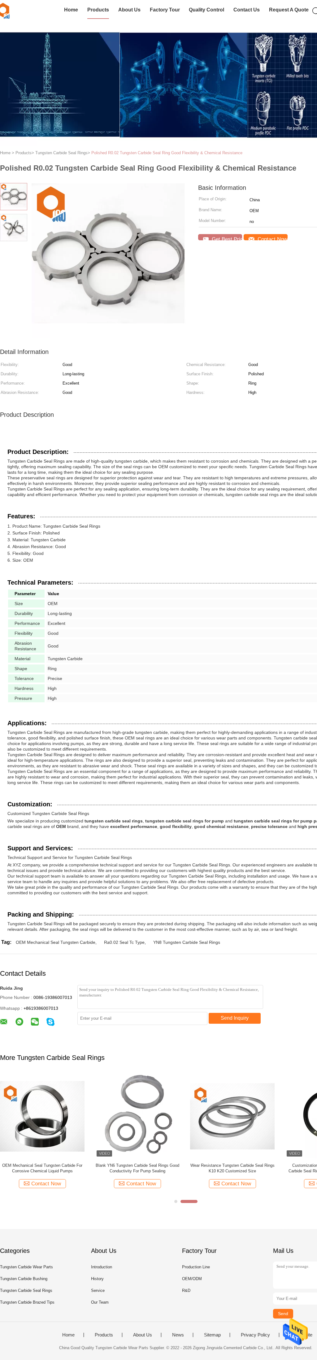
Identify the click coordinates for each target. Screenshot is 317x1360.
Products (98, 9)
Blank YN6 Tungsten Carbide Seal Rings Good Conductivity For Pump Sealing (137, 1168)
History (97, 1278)
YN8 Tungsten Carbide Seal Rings (186, 942)
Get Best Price (226, 238)
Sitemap (212, 1335)
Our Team (100, 1302)
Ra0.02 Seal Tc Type (124, 942)
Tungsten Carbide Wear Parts (26, 1267)
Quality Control (206, 9)
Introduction (101, 1267)
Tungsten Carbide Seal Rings (26, 1290)
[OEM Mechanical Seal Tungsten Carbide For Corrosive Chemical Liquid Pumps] (42, 1116)
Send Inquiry (235, 1018)
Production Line (196, 1267)
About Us (129, 9)
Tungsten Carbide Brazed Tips (27, 1302)
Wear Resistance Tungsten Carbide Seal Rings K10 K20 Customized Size (232, 1168)
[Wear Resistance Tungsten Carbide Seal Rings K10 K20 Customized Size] (232, 1116)
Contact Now (271, 238)
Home (71, 9)
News (178, 1335)
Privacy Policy (255, 1335)
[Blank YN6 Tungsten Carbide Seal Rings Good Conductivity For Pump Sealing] (137, 1116)
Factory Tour (165, 9)
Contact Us (246, 9)
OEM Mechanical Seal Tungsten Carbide (55, 942)
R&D (186, 1290)
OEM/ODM (192, 1278)
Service (98, 1290)
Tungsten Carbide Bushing (23, 1278)
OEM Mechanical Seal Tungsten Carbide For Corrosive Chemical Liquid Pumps (42, 1168)
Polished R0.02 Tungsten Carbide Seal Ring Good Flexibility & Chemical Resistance (166, 152)
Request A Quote (289, 9)
